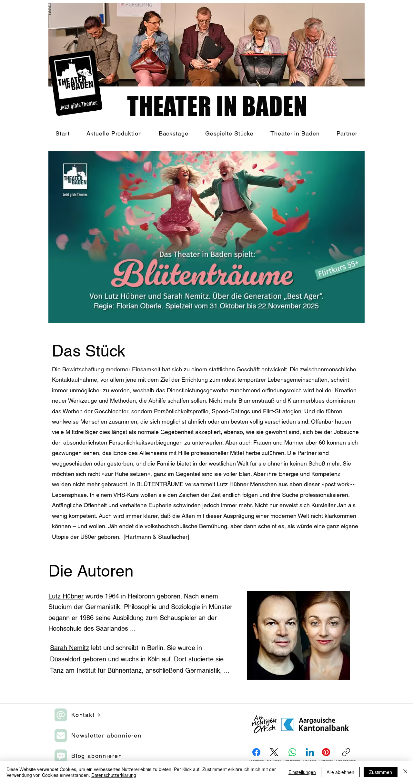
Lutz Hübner (66, 596)
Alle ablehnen (340, 772)
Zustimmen (380, 772)
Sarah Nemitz (69, 648)
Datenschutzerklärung (113, 775)
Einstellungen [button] (302, 772)
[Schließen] (405, 772)
